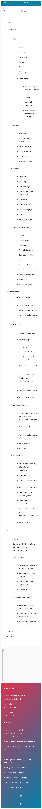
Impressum (8, 712)
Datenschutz (9, 715)
